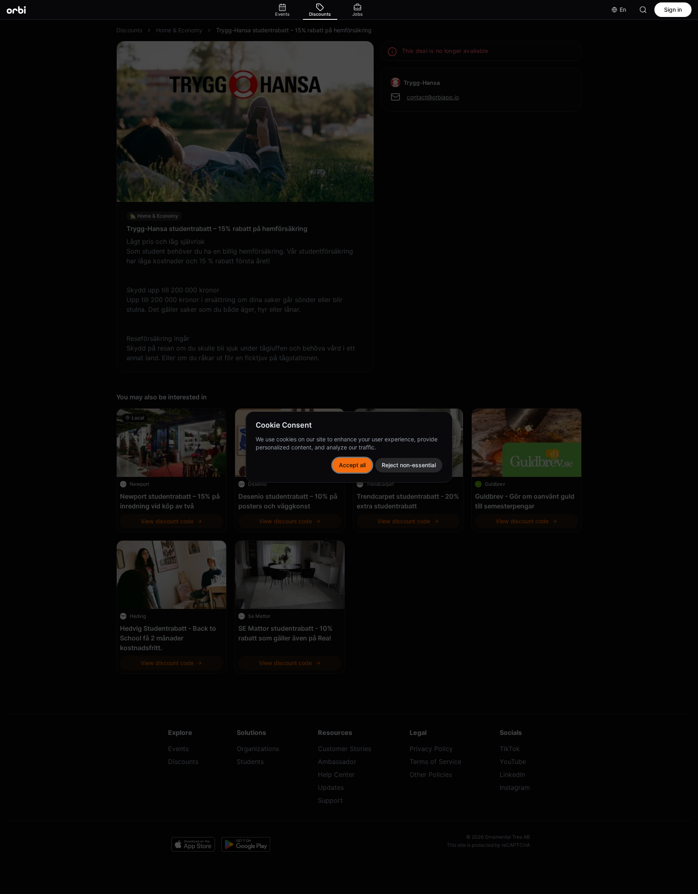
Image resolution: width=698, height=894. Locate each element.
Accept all (352, 465)
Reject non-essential (409, 465)
